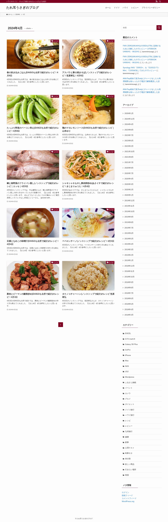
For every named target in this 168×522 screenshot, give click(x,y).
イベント (128, 388)
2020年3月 (129, 184)
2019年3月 (129, 249)
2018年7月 (129, 293)
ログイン (125, 492)
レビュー (128, 426)
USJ (126, 371)
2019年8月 (129, 222)
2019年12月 (130, 200)
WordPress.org (128, 501)
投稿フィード (127, 495)
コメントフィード (129, 498)
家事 (127, 442)
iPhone (128, 355)
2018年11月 (129, 271)
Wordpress (129, 377)
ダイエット (129, 404)
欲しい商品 (129, 464)
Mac (127, 361)
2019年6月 (129, 233)
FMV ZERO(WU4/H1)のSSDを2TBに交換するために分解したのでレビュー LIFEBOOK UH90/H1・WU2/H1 (142, 49)
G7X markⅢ (130, 339)
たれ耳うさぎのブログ (22, 7)
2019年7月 (129, 228)
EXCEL (128, 333)
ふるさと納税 (130, 382)
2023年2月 (129, 146)
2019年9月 (129, 217)
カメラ (128, 393)
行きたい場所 (130, 469)
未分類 (128, 459)
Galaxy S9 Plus (131, 344)
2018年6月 (129, 298)
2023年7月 (129, 135)
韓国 (127, 475)
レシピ (128, 421)
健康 (127, 437)
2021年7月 (129, 162)
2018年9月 (129, 282)
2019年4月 (129, 244)
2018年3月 (129, 315)
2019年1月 (129, 260)
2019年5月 (129, 239)
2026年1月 (129, 113)
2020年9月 (129, 168)
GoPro (127, 350)
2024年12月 (130, 119)
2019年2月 (129, 255)
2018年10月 (130, 277)
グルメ (128, 399)
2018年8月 (129, 288)
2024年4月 (129, 124)
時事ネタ (128, 453)
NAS (127, 366)
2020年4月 (129, 179)
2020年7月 (129, 173)
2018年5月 (129, 304)
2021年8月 (129, 157)
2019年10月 (130, 211)
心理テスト (129, 448)
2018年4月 (129, 309)
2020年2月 (129, 189)
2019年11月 (129, 206)
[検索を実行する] (159, 27)
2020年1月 (129, 195)
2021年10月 (130, 151)
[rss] (156, 1)
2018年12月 (130, 266)
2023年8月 (129, 130)
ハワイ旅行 (129, 415)
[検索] (160, 1)
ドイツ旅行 (129, 410)
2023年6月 (129, 141)
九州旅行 (128, 431)
